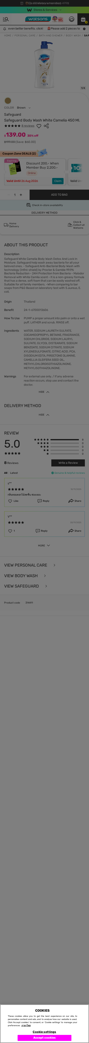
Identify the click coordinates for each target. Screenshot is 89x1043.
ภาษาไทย (26, 1025)
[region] (44, 1023)
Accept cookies (44, 1037)
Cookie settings (44, 1032)
